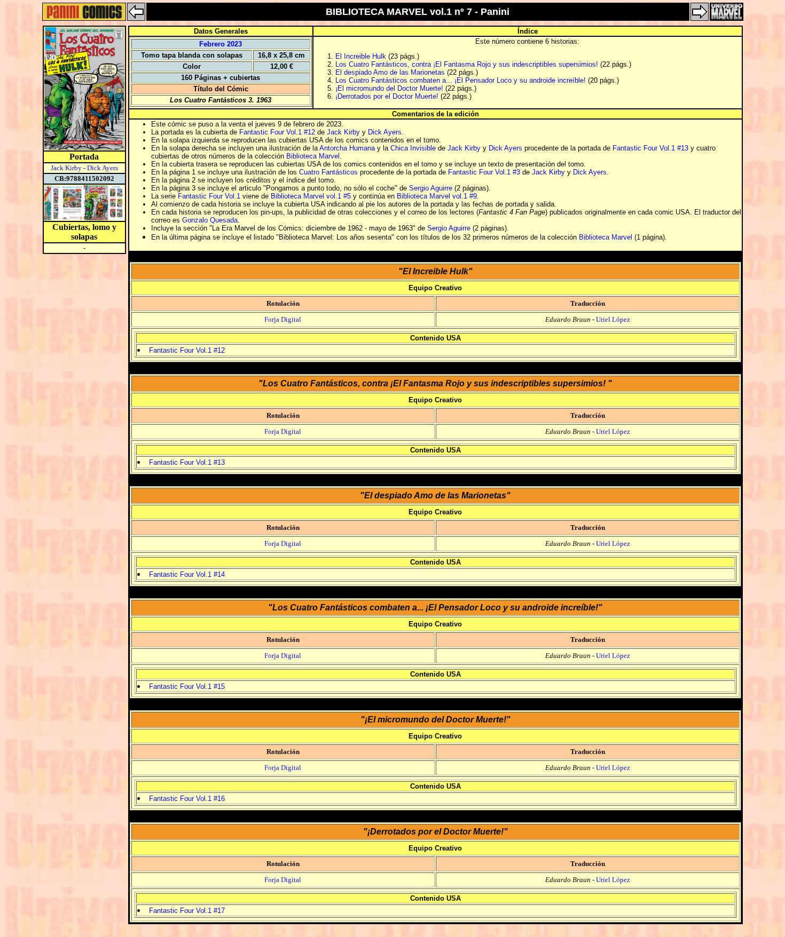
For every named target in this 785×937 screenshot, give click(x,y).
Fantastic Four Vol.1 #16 (187, 799)
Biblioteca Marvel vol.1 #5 (311, 196)
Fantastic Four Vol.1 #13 (650, 148)
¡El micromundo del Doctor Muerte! (389, 88)
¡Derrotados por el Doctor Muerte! (386, 96)
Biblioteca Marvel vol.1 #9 (437, 196)
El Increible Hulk (360, 56)
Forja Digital (282, 319)
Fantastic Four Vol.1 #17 (187, 911)
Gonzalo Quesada (210, 220)
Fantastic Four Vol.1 (209, 196)
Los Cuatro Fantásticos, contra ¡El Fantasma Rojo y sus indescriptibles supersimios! (467, 64)
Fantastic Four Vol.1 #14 (187, 574)
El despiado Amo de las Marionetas (390, 72)
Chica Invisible (413, 148)
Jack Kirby (66, 168)
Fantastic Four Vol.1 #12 (277, 132)
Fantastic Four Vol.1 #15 (187, 686)
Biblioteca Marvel (313, 156)
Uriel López (613, 319)
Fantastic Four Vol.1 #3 (484, 172)
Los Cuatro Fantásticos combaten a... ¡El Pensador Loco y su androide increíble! (460, 80)
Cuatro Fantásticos (328, 172)
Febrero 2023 (220, 44)
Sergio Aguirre (430, 188)
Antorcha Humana (347, 148)
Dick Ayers (102, 168)
